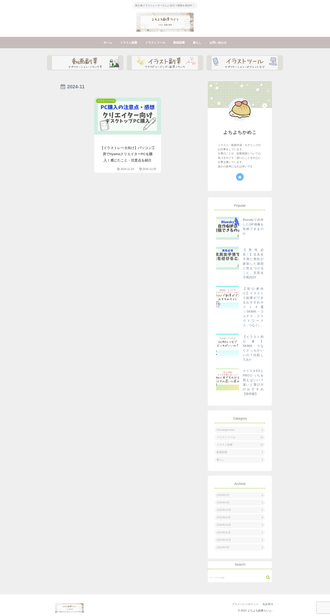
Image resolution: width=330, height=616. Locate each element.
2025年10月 (240, 524)
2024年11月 (240, 532)
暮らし (240, 459)
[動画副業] (85, 62)
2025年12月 (240, 509)
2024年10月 (240, 539)
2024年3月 (240, 547)
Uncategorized (240, 429)
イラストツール (240, 437)
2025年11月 (240, 517)
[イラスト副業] (165, 62)
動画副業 (240, 452)
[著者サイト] (240, 177)
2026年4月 (240, 502)
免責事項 (267, 604)
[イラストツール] (245, 62)
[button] (266, 577)
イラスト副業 (240, 444)
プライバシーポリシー (245, 604)
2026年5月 (240, 495)
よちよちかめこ (240, 132)
